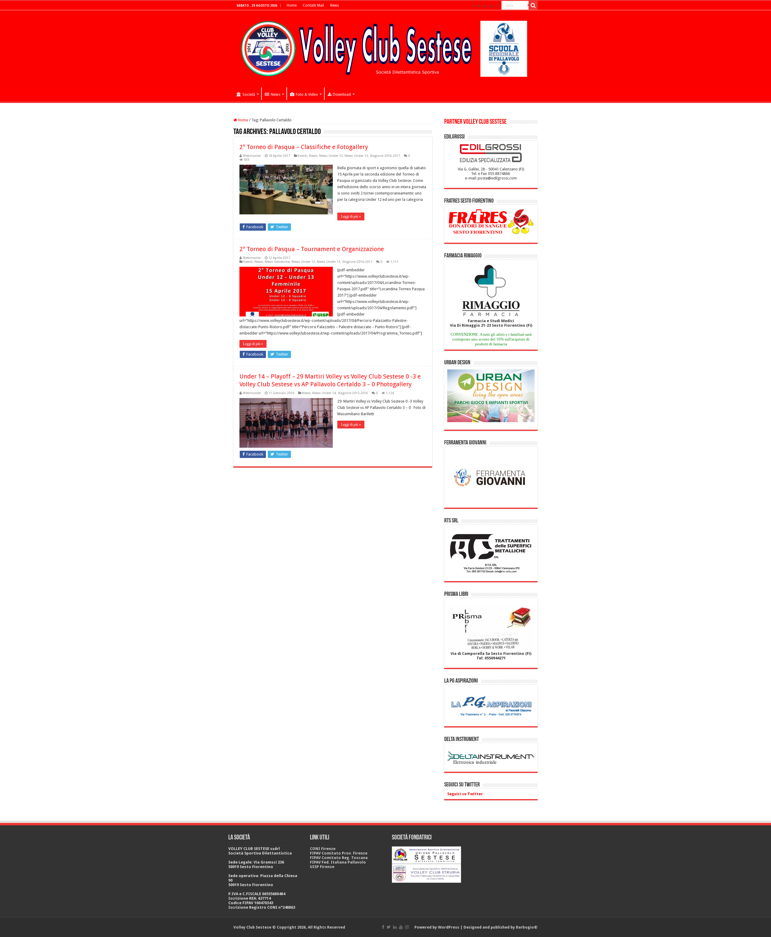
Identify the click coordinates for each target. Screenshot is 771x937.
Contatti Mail (313, 5)
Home (292, 5)
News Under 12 (331, 156)
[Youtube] (491, 5)
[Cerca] (533, 5)
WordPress (448, 927)
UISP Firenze (322, 866)
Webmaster (252, 156)
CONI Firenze (323, 848)
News (334, 5)
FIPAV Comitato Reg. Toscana (339, 857)
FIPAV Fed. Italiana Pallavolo (338, 862)
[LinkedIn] (484, 5)
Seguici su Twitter (462, 785)
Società (248, 94)
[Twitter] (478, 5)
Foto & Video (307, 94)
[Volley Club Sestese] (385, 47)
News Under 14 (324, 393)
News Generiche (277, 262)
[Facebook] (473, 5)
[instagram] (497, 5)
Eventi (302, 156)
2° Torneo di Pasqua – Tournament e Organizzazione (311, 249)
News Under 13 (356, 156)
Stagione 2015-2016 (353, 393)
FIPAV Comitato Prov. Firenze (338, 853)
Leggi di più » (351, 216)
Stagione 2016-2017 (385, 156)
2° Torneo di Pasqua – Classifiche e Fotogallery (303, 147)
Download (342, 94)
